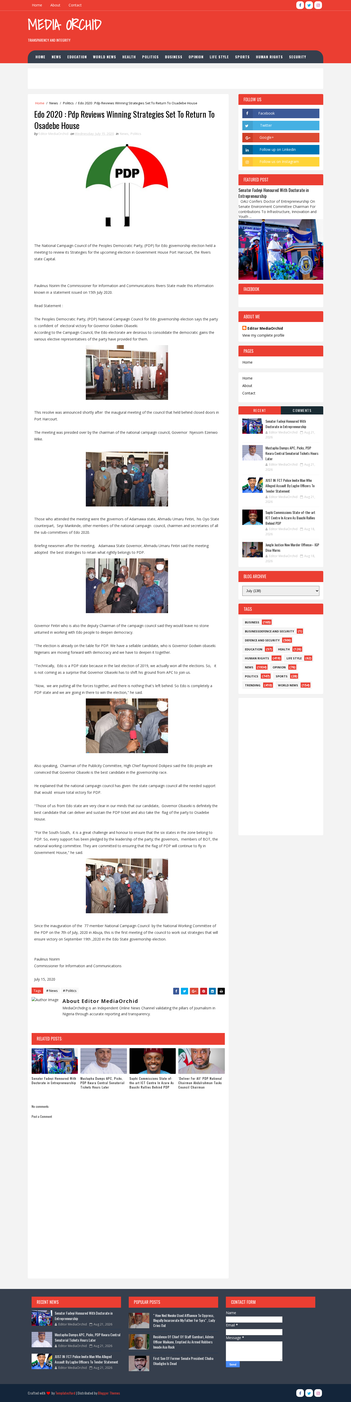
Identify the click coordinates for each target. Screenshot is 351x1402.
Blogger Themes (109, 1393)
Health (129, 56)
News (56, 56)
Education (77, 56)
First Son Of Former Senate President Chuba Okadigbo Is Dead (183, 1360)
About (55, 5)
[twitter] (309, 5)
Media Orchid (64, 24)
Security (297, 56)
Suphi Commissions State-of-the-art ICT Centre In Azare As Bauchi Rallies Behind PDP (152, 1082)
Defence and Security (262, 640)
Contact (75, 5)
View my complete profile (263, 335)
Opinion (196, 56)
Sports (242, 56)
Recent (259, 410)
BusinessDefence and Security (269, 631)
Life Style (219, 56)
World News (104, 56)
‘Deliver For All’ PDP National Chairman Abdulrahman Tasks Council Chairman (200, 1082)
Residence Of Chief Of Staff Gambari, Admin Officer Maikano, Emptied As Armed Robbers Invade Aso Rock (183, 1341)
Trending (253, 685)
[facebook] (300, 5)
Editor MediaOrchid (265, 328)
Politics (150, 56)
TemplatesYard (65, 1393)
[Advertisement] (229, 28)
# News (52, 990)
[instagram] (318, 5)
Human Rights (269, 56)
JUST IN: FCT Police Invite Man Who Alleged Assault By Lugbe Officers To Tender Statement (290, 485)
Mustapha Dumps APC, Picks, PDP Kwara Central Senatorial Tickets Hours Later (102, 1082)
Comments (302, 410)
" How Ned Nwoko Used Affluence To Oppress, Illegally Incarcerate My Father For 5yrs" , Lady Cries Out (184, 1320)
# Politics (70, 990)
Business (173, 56)
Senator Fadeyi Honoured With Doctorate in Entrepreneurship (54, 1080)
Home (37, 5)
